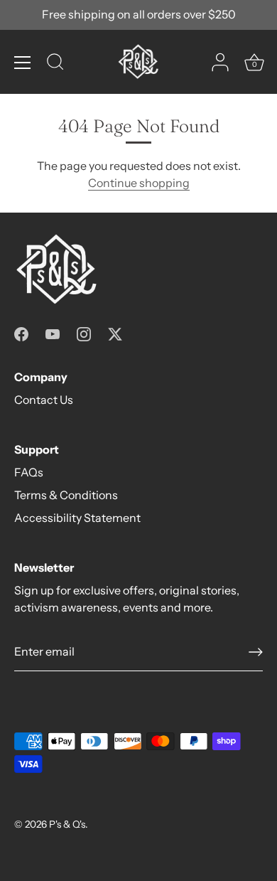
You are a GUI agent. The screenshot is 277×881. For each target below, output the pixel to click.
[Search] (55, 64)
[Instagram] (84, 333)
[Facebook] (21, 333)
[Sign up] (256, 652)
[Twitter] (115, 333)
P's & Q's (67, 824)
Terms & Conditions (66, 495)
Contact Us (43, 400)
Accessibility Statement (77, 518)
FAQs (28, 472)
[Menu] (22, 62)
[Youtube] (52, 333)
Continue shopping (139, 183)
